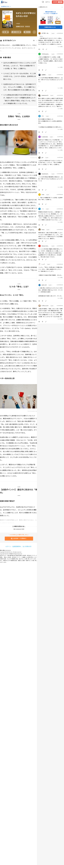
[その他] (34, 32)
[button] (50, 41)
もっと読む (60, 46)
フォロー (53, 33)
